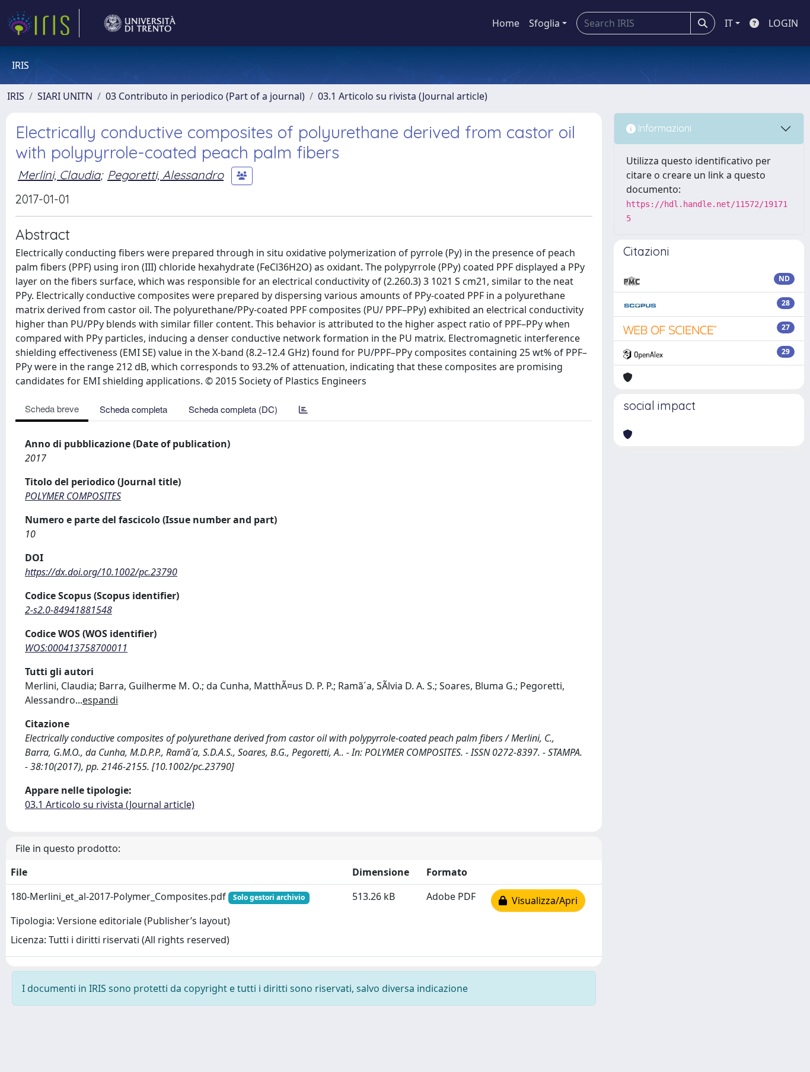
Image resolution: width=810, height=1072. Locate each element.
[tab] (303, 409)
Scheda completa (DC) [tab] (233, 409)
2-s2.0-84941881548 (68, 609)
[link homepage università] (140, 23)
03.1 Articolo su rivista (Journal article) (402, 96)
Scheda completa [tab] (133, 409)
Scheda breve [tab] (52, 408)
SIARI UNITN (65, 96)
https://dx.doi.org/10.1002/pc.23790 (101, 571)
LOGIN (783, 23)
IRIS (15, 96)
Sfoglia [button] (544, 23)
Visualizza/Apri (542, 900)
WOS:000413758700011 (76, 647)
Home (505, 23)
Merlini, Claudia (59, 174)
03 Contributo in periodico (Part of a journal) (205, 96)
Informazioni (663, 128)
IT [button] (729, 23)
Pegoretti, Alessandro (165, 174)
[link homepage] (43, 23)
